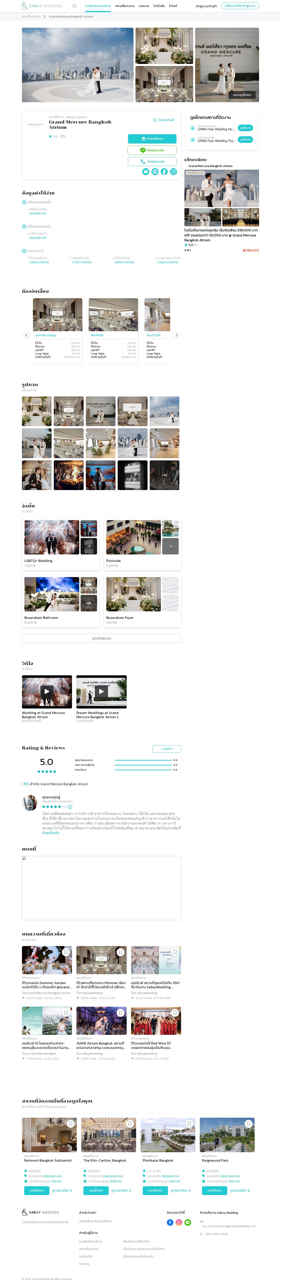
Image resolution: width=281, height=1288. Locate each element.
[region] (101, 331)
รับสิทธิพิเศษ (155, 138)
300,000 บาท (230, 1176)
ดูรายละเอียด (60, 1190)
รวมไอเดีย (85, 1256)
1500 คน (116, 1181)
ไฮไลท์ (173, 6)
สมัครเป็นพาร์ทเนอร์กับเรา (95, 1221)
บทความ (144, 6)
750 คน (56, 1181)
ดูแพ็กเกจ (245, 128)
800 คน (234, 1181)
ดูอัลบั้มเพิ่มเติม (101, 638)
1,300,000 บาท (113, 1176)
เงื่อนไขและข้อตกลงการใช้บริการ (143, 1249)
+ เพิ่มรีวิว (167, 749)
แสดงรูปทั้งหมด (242, 95)
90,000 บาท (170, 1176)
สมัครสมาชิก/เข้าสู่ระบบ (240, 6)
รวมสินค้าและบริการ (98, 6)
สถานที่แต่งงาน (124, 6)
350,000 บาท (52, 1176)
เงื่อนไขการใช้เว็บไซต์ (136, 1241)
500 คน (174, 1181)
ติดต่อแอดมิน (155, 150)
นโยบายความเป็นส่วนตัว (138, 1256)
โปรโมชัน (159, 6)
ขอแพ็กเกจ (37, 1190)
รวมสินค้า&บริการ (90, 1241)
